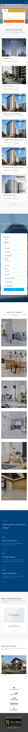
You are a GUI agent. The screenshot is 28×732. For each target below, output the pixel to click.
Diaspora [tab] (11, 10)
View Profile (14, 630)
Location (5, 258)
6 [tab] (16, 678)
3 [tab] (10, 678)
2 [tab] (8, 678)
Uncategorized (15, 668)
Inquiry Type (6, 237)
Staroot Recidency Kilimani (9, 195)
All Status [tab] (5, 10)
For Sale (18, 121)
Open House (22, 149)
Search (14, 21)
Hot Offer (22, 67)
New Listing (17, 67)
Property (5, 268)
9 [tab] (22, 678)
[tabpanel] (14, 666)
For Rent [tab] (17, 10)
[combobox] (14, 14)
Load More (14, 204)
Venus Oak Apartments (8, 86)
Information (6, 242)
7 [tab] (18, 678)
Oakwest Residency (8, 58)
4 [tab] (12, 678)
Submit (14, 289)
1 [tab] (6, 678)
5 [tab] (14, 678)
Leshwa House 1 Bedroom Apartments (12, 113)
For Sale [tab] (23, 10)
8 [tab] (20, 678)
